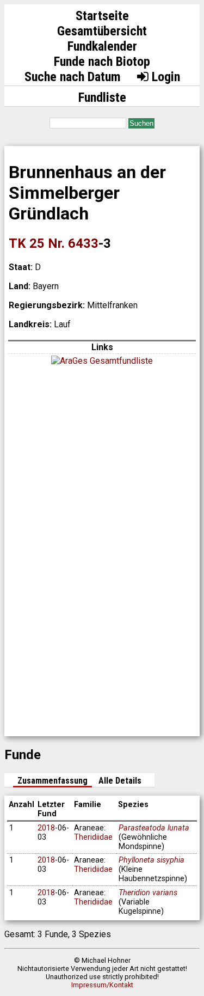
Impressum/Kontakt (102, 985)
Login (164, 76)
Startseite (102, 15)
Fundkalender (102, 46)
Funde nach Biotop (102, 61)
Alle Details (119, 780)
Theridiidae (93, 837)
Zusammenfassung (52, 780)
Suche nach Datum (72, 76)
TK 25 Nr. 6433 (53, 243)
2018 (46, 828)
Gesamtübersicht (102, 31)
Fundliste (102, 97)
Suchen (141, 123)
